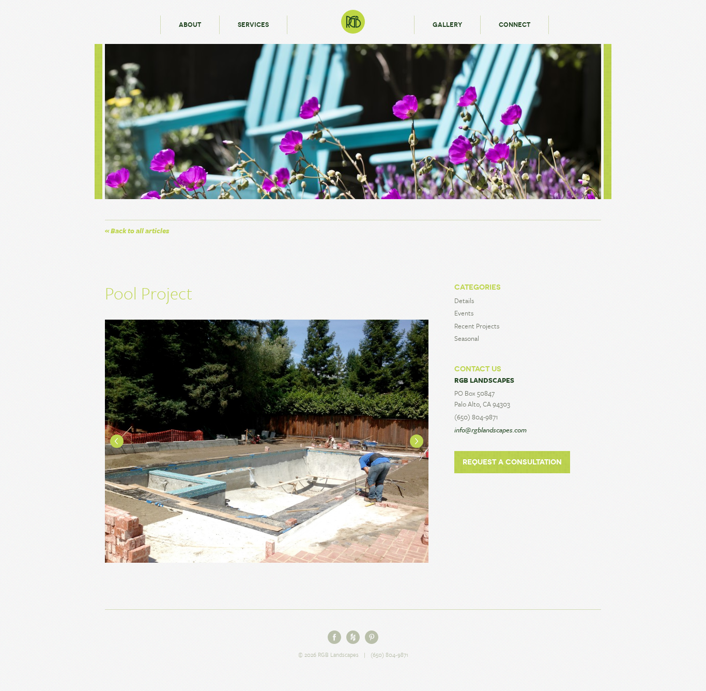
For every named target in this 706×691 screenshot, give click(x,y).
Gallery (447, 25)
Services (253, 25)
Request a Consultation (512, 462)
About (190, 25)
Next (416, 441)
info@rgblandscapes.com (490, 430)
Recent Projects (476, 326)
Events (463, 313)
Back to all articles (137, 230)
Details (464, 300)
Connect (514, 25)
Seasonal (466, 338)
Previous (117, 441)
